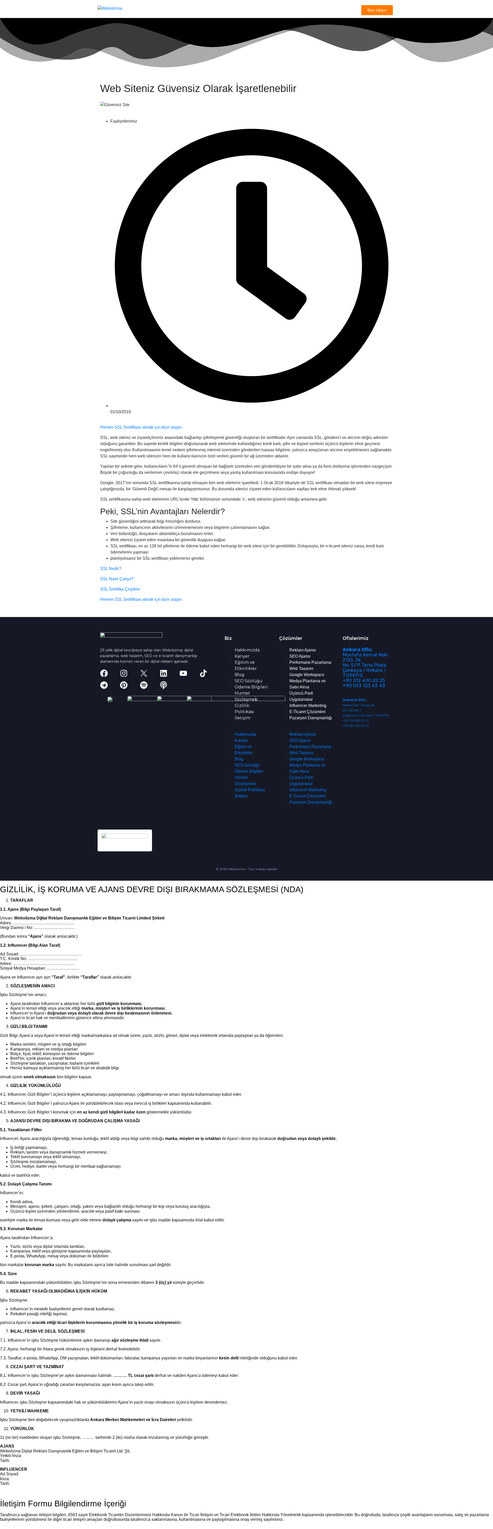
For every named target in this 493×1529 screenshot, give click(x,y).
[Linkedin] (163, 673)
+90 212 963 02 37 (356, 720)
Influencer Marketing (307, 705)
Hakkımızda (247, 650)
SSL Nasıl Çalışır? (117, 579)
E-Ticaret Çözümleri (307, 712)
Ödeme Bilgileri (251, 687)
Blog (239, 674)
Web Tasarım (301, 668)
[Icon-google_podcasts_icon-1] (183, 685)
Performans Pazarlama (310, 662)
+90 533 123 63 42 (364, 685)
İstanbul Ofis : (354, 700)
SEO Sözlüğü (248, 680)
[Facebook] (104, 673)
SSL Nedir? (110, 568)
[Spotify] (144, 685)
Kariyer (242, 656)
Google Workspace (306, 675)
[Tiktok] (203, 673)
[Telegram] (104, 685)
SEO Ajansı (299, 656)
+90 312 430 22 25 (364, 680)
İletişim (242, 717)
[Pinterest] (124, 685)
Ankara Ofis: (357, 649)
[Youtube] (183, 673)
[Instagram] (124, 673)
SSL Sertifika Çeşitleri (120, 589)
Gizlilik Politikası (250, 790)
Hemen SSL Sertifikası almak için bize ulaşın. (141, 427)
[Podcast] (163, 685)
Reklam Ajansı (302, 650)
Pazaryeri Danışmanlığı (310, 718)
